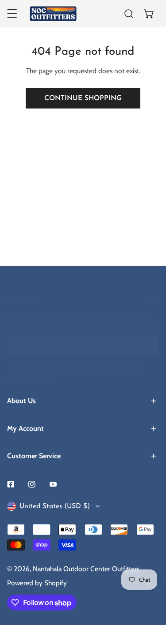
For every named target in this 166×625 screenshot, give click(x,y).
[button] (149, 14)
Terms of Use (119, 368)
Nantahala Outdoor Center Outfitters (86, 569)
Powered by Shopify (37, 583)
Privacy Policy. (28, 379)
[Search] (129, 14)
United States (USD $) (54, 506)
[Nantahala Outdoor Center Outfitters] (53, 14)
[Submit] (147, 345)
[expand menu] (12, 14)
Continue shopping (83, 98)
